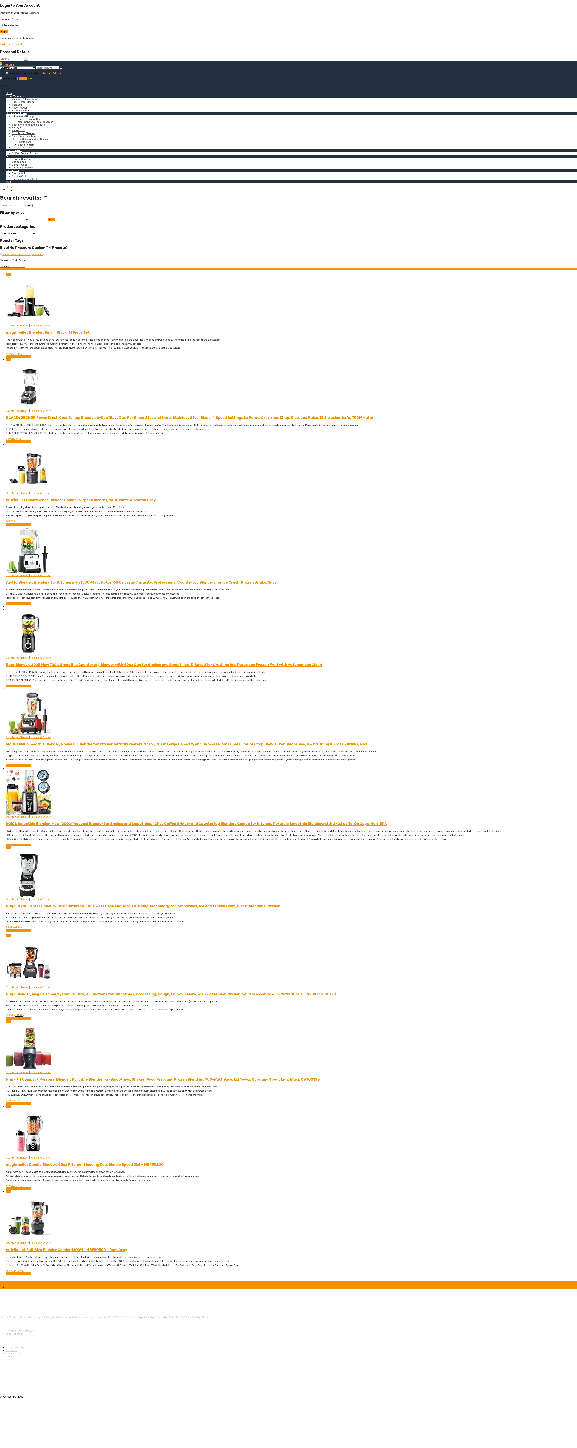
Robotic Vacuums (22, 110)
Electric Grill (19, 173)
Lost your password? (11, 44)
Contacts (11, 1350)
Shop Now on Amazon (18, 356)
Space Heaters (26, 144)
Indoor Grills (12, 170)
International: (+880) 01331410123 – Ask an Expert (116, 1317)
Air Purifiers (18, 130)
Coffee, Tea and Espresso (26, 153)
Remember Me (10, 25)
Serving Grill (19, 176)
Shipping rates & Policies (20, 1331)
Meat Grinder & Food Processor (35, 122)
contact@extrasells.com (74, 1317)
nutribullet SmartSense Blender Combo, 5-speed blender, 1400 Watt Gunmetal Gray (81, 500)
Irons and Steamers (23, 147)
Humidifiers (24, 142)
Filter (51, 220)
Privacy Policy (14, 1353)
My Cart (23, 78)
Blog (8, 181)
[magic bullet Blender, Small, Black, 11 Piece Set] (28, 322)
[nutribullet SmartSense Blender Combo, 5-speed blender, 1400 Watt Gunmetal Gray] (28, 490)
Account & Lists (52, 73)
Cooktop (10, 156)
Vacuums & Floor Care (24, 99)
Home (9, 93)
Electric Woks (19, 164)
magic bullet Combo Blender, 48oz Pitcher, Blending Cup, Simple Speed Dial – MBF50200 (84, 1164)
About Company (15, 1347)
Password (5, 19)
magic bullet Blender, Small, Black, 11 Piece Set (48, 332)
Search (28, 206)
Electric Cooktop (21, 159)
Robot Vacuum (20, 107)
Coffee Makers (14, 150)
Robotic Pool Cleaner (23, 102)
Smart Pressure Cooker (31, 119)
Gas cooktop (19, 162)
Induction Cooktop (22, 167)
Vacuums (17, 104)
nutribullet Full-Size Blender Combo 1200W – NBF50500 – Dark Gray (66, 1250)
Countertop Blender (23, 133)
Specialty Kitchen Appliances (28, 124)
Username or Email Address (14, 12)
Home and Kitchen (16, 113)
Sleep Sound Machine (24, 136)
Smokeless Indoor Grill (24, 179)
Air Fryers (17, 127)
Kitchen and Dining (23, 116)
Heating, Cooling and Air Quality (30, 139)
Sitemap (10, 1356)
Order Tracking (14, 1333)
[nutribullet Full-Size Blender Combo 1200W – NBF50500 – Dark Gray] (28, 1240)
